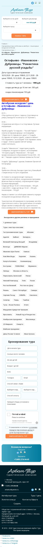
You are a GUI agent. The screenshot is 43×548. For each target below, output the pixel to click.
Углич (26, 305)
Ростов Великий (9, 285)
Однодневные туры (8, 50)
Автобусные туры (9, 495)
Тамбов (26, 300)
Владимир (33, 242)
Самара (34, 290)
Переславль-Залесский (12, 276)
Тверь (16, 300)
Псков (32, 281)
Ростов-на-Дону (26, 285)
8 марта (20, 324)
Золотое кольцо (9, 499)
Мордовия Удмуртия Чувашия (15, 310)
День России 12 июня (11, 334)
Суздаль (17, 503)
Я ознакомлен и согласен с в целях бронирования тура (23, 430)
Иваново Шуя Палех (11, 252)
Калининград (26, 261)
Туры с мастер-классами (13, 227)
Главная (4, 44)
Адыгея (6, 237)
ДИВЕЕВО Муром (20, 247)
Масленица (30, 319)
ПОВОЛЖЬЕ (19, 266)
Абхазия (30, 232)
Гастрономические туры (13, 232)
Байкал (16, 237)
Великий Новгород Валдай (14, 242)
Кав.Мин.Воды (9, 256)
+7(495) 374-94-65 (21, 459)
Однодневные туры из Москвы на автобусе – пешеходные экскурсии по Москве (20, 47)
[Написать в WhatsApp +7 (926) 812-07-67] (36, 3)
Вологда (6, 247)
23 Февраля (7, 324)
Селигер (6, 300)
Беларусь (26, 237)
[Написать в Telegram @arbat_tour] (32, 3)
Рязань (6, 290)
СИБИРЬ (22, 295)
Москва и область (20, 271)
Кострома (7, 266)
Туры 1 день (36, 495)
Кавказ (26, 252)
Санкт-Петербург (20, 290)
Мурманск (32, 266)
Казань (33, 256)
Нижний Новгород (10, 281)
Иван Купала (29, 334)
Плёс (24, 281)
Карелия (22, 256)
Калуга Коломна (9, 261)
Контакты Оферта (30, 499)
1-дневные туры (9, 222)
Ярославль (7, 314)
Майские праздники (11, 329)
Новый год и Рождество (25, 314)
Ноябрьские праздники (12, 319)
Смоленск (33, 295)
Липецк (6, 271)
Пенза (28, 276)
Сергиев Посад (9, 295)
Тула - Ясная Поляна (11, 305)
